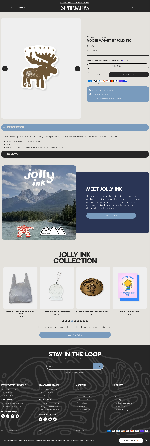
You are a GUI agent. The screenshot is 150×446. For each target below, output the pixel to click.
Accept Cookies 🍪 (131, 440)
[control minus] (89, 74)
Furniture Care (120, 406)
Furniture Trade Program (124, 403)
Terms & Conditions (86, 440)
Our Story (80, 389)
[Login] (133, 7)
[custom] (3, 416)
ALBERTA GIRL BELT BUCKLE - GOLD (57, 311)
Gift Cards (81, 406)
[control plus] (98, 74)
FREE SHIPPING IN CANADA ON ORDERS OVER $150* (75, 2)
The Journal (81, 393)
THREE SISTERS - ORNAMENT (20, 311)
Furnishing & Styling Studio (87, 396)
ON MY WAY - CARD (93, 311)
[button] (63, 321)
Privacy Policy (42, 430)
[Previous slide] (5, 68)
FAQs (117, 393)
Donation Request (83, 409)
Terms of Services (81, 430)
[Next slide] (77, 68)
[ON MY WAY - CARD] (93, 288)
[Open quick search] (128, 7)
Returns (117, 396)
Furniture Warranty (121, 409)
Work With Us (82, 403)
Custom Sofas (82, 399)
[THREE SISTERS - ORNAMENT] (20, 288)
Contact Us (119, 389)
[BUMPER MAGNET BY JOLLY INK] (130, 288)
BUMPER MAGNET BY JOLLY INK (129, 311)
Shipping (118, 399)
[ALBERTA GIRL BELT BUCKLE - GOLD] (57, 288)
